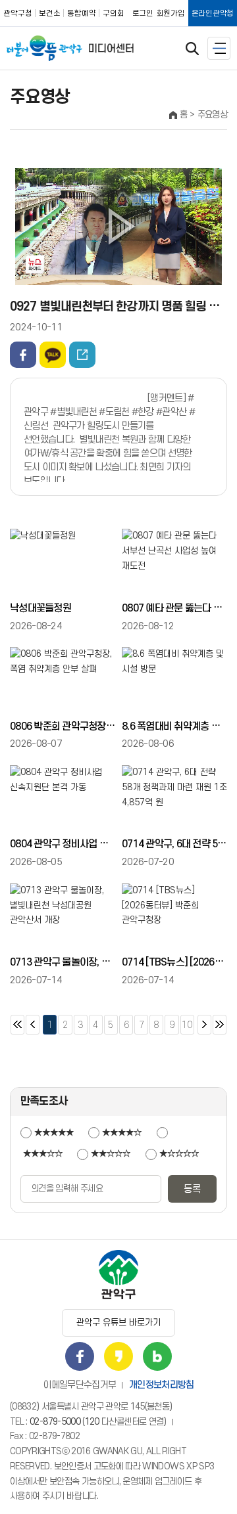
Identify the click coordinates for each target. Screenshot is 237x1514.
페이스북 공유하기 (23, 355)
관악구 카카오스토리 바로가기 (118, 1356)
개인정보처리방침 (161, 1384)
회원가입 (171, 13)
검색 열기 (192, 48)
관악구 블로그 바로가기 (157, 1356)
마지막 (219, 1025)
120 (92, 1422)
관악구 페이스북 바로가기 (79, 1356)
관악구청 (17, 13)
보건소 (50, 13)
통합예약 (81, 13)
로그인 (142, 13)
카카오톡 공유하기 (53, 355)
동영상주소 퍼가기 (82, 355)
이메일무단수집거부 (79, 1384)
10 (186, 1022)
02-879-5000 (55, 1422)
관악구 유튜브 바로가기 (118, 1322)
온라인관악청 (213, 13)
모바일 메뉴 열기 (218, 48)
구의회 (113, 13)
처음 (17, 1025)
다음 (204, 1025)
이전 (33, 1025)
